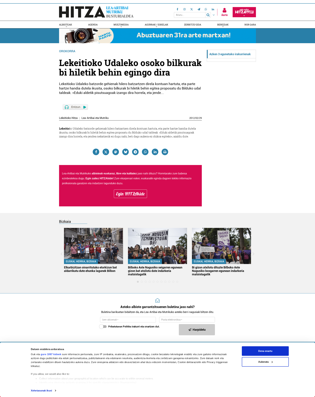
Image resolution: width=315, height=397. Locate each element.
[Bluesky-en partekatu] (125, 152)
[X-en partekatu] (106, 152)
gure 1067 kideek (51, 354)
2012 (192, 118)
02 (197, 118)
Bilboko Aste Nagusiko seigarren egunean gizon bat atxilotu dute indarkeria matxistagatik (155, 271)
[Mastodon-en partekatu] (115, 152)
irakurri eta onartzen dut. (134, 326)
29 (200, 118)
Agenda (93, 24)
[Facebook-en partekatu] (96, 152)
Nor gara (250, 24)
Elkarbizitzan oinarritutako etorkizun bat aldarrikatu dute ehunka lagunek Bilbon (90, 269)
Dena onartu (265, 351)
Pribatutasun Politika (119, 326)
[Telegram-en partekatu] (135, 152)
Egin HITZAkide (130, 194)
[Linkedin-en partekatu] (155, 152)
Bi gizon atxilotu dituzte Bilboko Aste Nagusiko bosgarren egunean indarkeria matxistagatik (218, 271)
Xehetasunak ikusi (41, 390)
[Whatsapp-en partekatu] (145, 152)
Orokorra (67, 51)
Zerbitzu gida (192, 24)
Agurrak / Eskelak (156, 24)
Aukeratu (263, 361)
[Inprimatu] (165, 152)
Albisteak (65, 24)
